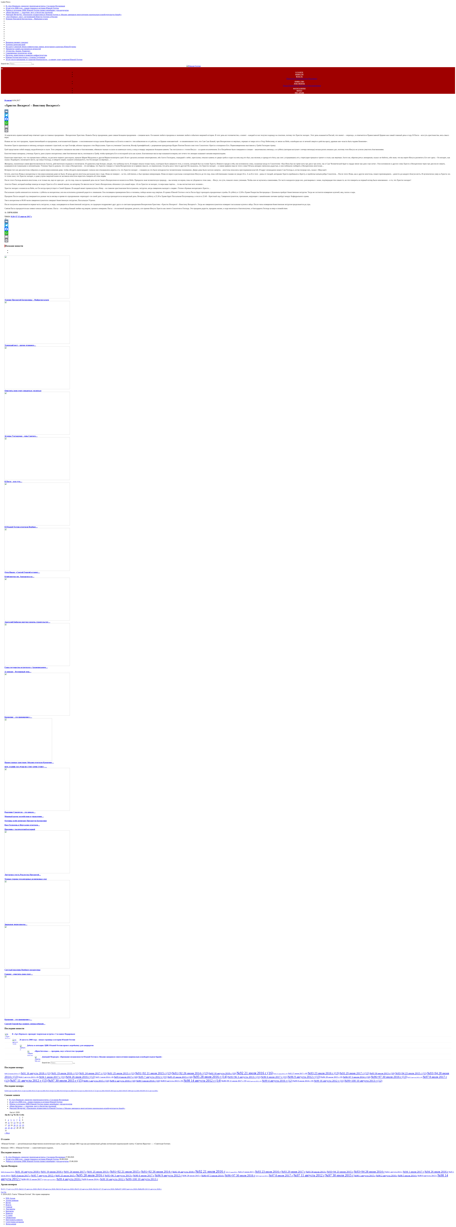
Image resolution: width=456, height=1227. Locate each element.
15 (20, 1123)
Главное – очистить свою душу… (19, 974)
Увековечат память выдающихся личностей (23, 49)
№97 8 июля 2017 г (281, 1175)
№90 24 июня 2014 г (12, 1073)
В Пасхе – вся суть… (13, 481)
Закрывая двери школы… (16, 924)
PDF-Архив (299, 93)
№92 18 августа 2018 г (222, 1073)
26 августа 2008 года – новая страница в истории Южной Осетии (32, 8)
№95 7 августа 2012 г (152, 1076)
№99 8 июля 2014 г (303, 1081)
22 (20, 1125)
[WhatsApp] (228, 123)
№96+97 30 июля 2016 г (389, 1076)
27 (14, 1128)
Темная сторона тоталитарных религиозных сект (26, 879)
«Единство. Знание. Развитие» (18, 51)
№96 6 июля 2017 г (274, 1076)
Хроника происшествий (15, 45)
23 (23, 1125)
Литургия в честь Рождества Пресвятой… (23, 875)
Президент (290, 79)
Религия (8, 100)
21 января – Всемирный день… (18, 672)
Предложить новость (14, 1220)
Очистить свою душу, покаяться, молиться (23, 391)
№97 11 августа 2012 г (29, 1080)
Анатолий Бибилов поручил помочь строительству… (27, 622)
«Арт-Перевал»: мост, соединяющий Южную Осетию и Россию (31, 17)
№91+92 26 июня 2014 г (190, 1073)
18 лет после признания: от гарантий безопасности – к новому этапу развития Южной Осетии (44, 59)
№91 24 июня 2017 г (93, 1073)
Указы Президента (290, 86)
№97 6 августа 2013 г (415, 1077)
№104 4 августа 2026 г (11, 1091)
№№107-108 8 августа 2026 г (131, 1091)
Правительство (302, 79)
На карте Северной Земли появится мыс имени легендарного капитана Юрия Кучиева (41, 47)
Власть (299, 77)
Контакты (10, 1211)
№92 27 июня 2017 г (297, 1073)
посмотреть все (10, 1190)
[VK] (228, 111)
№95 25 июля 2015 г (180, 1077)
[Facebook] (228, 119)
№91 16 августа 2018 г (36, 1073)
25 (9, 1128)
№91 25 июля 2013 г (121, 1073)
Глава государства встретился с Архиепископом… (26, 667)
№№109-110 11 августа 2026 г (149, 1091)
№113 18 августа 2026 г (53, 1091)
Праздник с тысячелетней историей (20, 829)
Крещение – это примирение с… (18, 717)
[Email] (228, 127)
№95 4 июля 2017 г (126, 1077)
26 (11, 1128)
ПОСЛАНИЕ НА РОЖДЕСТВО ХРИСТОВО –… (26, 767)
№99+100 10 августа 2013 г (363, 1080)
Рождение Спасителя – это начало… (20, 812)
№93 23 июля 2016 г (323, 1073)
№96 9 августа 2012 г (304, 1076)
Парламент (312, 79)
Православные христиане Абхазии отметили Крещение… (29, 762)
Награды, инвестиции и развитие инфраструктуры (26, 55)
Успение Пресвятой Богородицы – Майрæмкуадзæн (27, 19)
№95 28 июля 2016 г (210, 1077)
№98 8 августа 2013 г (172, 1081)
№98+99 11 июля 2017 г (234, 1081)
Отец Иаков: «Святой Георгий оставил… (22, 572)
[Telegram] (228, 115)
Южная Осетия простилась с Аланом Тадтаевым (25, 57)
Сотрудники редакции (15, 1222)
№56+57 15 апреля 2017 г (21, 217)
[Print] (228, 130)
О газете (299, 72)
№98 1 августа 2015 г (96, 1080)
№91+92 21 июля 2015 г (153, 1073)
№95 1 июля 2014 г (104, 1077)
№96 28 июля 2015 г (331, 1077)
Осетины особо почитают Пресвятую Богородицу (26, 821)
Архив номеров (12, 1200)
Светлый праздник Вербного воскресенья (22, 970)
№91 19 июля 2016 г (65, 1073)
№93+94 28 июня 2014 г (369, 1171)
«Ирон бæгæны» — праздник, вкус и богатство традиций (29, 12)
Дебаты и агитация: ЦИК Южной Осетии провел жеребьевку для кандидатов (37, 10)
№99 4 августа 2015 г (254, 1081)
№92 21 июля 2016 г (255, 1073)
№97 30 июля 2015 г (65, 1080)
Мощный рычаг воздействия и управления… (24, 816)
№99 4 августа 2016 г (277, 1080)
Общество (299, 81)
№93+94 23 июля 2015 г (411, 1073)
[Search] (33, 64)
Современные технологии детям (19, 53)
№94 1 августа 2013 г (29, 1077)
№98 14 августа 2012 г (202, 1080)
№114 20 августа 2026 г (67, 1091)
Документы (299, 84)
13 (14, 1123)
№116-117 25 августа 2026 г (97, 1091)
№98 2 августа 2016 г (123, 1080)
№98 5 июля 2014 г (148, 1080)
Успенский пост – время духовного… (20, 345)
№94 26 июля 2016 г (80, 1076)
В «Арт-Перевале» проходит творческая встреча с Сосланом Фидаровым (35, 6)
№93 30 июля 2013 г (382, 1073)
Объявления (11, 1218)
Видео (299, 91)
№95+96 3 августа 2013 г (244, 1076)
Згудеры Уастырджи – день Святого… (21, 436)
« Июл (7, 1133)
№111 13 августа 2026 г (25, 1091)
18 (9, 1125)
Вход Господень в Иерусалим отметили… (22, 825)
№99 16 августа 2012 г (329, 1080)
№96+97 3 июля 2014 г (356, 1077)
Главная (9, 1207)
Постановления (314, 86)
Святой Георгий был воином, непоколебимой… (25, 1024)
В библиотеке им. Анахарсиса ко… (19, 577)
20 (14, 1125)
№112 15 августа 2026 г (39, 1091)
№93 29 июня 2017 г (354, 1073)
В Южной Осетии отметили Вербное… (21, 527)
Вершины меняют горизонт (17, 42)
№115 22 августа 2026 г (81, 1091)
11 (9, 1123)
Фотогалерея (299, 88)
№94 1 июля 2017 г (52, 1076)
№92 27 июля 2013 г (281, 1073)
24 (6, 1128)
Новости (299, 74)
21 (17, 1125)
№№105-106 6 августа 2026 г (114, 1091)
